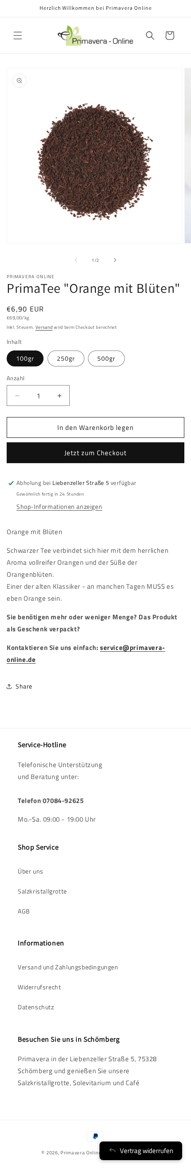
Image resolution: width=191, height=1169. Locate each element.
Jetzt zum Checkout (95, 453)
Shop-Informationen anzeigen (59, 506)
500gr (106, 358)
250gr (66, 358)
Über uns (31, 871)
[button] (18, 35)
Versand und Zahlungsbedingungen (68, 967)
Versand (44, 327)
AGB (24, 911)
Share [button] (24, 686)
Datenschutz (36, 1007)
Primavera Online (80, 1152)
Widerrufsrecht (39, 987)
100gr (25, 358)
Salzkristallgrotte (42, 891)
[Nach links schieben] (76, 260)
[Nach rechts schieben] (115, 260)
